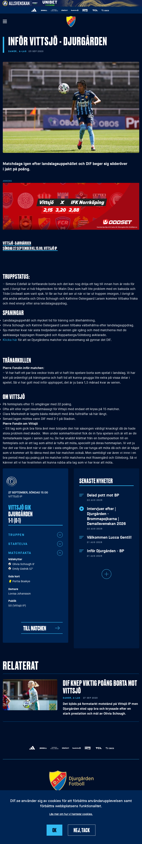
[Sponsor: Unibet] (50, 3)
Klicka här (10, 340)
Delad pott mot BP (103, 495)
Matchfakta (19, 553)
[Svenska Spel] (85, 10)
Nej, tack (82, 830)
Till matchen (34, 628)
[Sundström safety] (74, 10)
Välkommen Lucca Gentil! (109, 537)
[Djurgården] (71, 21)
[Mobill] (44, 10)
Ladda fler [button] (106, 574)
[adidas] (34, 10)
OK (54, 830)
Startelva (18, 544)
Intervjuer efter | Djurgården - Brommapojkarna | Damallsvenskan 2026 (106, 516)
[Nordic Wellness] (54, 10)
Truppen (16, 535)
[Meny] (5, 21)
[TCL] (95, 10)
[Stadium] (64, 10)
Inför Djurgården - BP (105, 551)
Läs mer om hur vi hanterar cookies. (71, 814)
